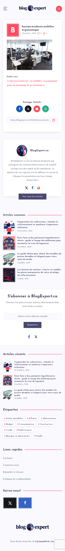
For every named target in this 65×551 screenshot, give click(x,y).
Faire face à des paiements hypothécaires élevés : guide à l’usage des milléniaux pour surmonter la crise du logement (39, 241)
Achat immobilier (14, 418)
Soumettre (32, 325)
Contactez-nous (11, 465)
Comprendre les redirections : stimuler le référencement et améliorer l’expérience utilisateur (37, 225)
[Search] (59, 9)
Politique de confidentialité (17, 479)
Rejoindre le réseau (13, 472)
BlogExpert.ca (39, 150)
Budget (9, 424)
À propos (8, 458)
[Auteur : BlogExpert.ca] (22, 150)
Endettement (25, 430)
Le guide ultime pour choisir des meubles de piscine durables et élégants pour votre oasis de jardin (39, 256)
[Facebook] (29, 336)
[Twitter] (36, 336)
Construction (46, 424)
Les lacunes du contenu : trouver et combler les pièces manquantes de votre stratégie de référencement (39, 272)
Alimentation (49, 418)
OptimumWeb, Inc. (45, 541)
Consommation (26, 424)
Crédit (9, 430)
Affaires (33, 418)
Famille (39, 436)
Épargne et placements (18, 436)
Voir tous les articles (32, 197)
